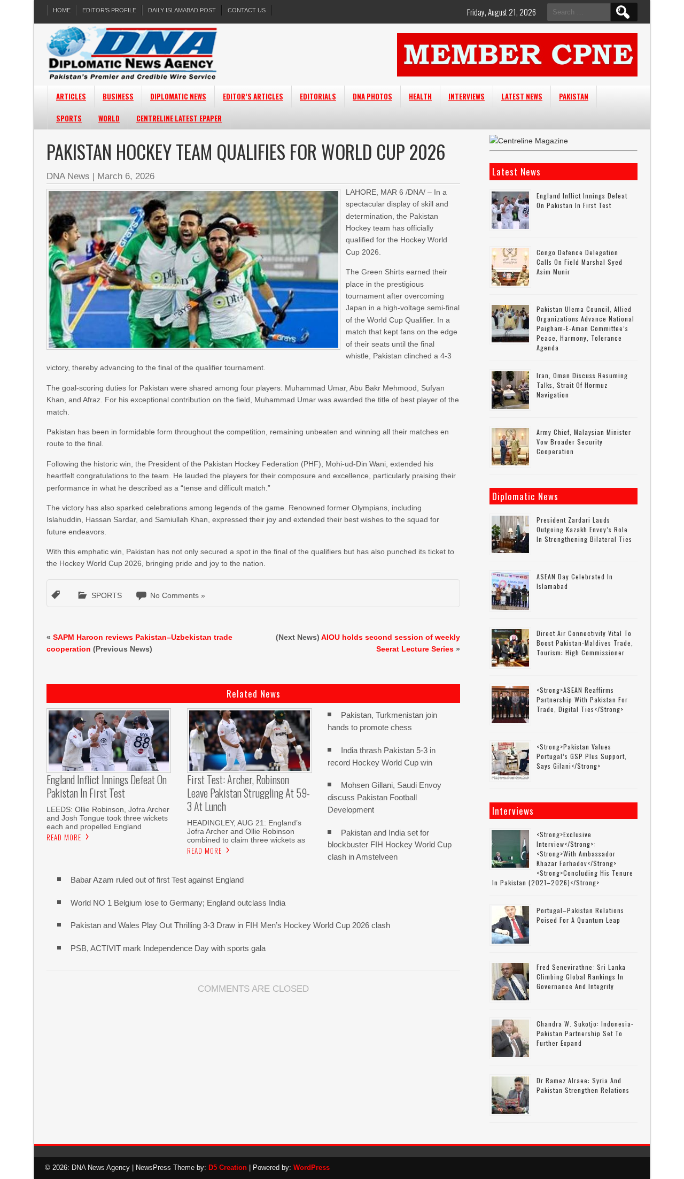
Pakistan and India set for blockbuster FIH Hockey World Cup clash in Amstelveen (390, 845)
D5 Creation (227, 1167)
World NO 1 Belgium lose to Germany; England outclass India (178, 902)
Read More (63, 837)
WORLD (109, 118)
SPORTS (69, 118)
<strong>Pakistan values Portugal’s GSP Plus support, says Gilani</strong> (582, 756)
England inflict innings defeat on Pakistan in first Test (582, 200)
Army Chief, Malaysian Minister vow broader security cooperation (584, 441)
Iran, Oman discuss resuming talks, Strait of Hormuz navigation (582, 385)
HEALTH (420, 96)
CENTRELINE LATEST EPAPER (179, 118)
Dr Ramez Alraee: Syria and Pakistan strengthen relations (583, 1085)
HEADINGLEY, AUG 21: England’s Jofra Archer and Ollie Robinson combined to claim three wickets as (246, 831)
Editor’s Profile (109, 10)
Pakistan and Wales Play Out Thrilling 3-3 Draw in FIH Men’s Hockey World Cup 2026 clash (230, 925)
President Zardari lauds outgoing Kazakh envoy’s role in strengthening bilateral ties (584, 529)
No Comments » (177, 595)
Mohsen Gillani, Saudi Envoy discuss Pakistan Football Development (384, 797)
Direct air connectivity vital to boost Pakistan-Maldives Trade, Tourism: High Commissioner (585, 643)
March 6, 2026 (125, 176)
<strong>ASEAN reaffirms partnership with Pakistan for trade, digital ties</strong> (582, 699)
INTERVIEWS (466, 96)
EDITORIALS (318, 96)
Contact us (247, 10)
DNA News (68, 176)
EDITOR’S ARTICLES (253, 96)
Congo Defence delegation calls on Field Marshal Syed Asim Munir (580, 262)
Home (62, 10)
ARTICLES (71, 96)
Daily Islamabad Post (182, 10)
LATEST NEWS (521, 96)
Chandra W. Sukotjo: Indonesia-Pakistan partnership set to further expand (585, 1033)
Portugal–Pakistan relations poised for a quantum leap (580, 915)
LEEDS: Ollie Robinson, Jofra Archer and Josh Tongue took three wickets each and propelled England (107, 818)
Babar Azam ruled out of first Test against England (157, 879)
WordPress (311, 1167)
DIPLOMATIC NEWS (178, 96)
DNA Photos (372, 96)
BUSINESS (118, 96)
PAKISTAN (573, 96)
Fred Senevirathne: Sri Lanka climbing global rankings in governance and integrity (581, 976)
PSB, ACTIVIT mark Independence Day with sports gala (168, 948)
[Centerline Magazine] (528, 140)
